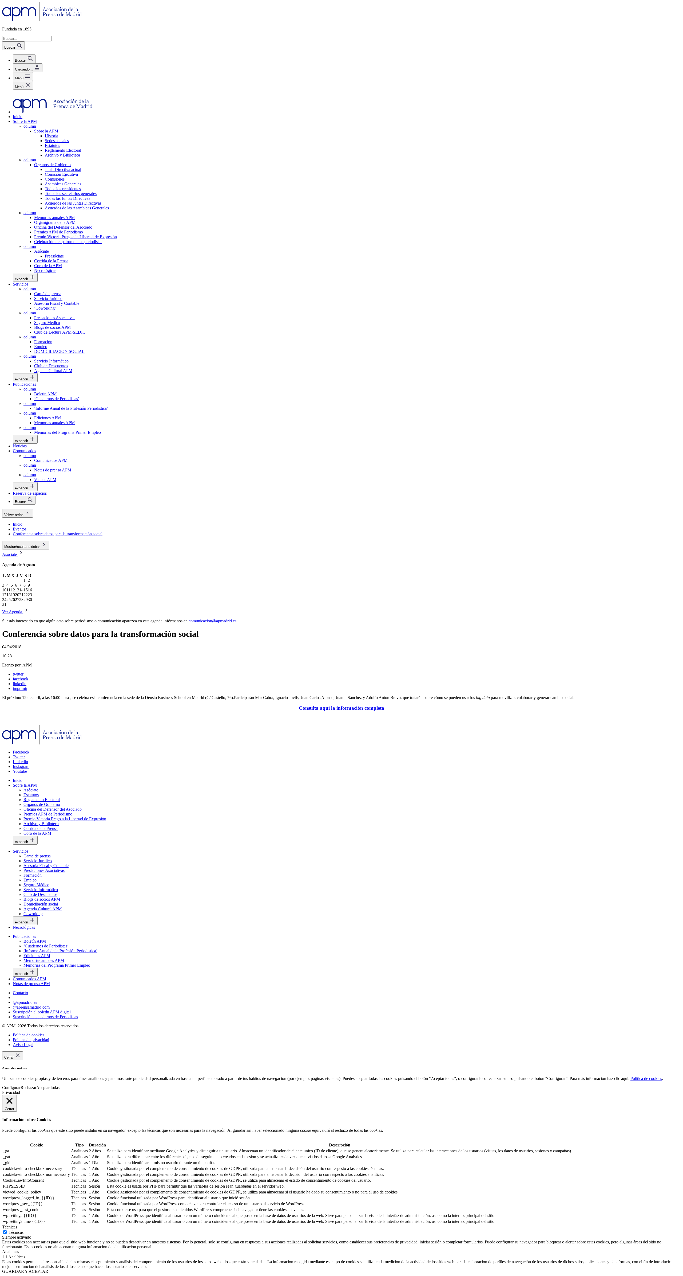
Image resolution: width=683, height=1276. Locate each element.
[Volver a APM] (42, 20)
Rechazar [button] (28, 1087)
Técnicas (16, 1232)
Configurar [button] (11, 1087)
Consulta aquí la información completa (341, 708)
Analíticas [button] (10, 1251)
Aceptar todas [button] (47, 1087)
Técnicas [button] (9, 1227)
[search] (24, 58)
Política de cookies (646, 1078)
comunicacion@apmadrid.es (212, 621)
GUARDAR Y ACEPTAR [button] (25, 1271)
